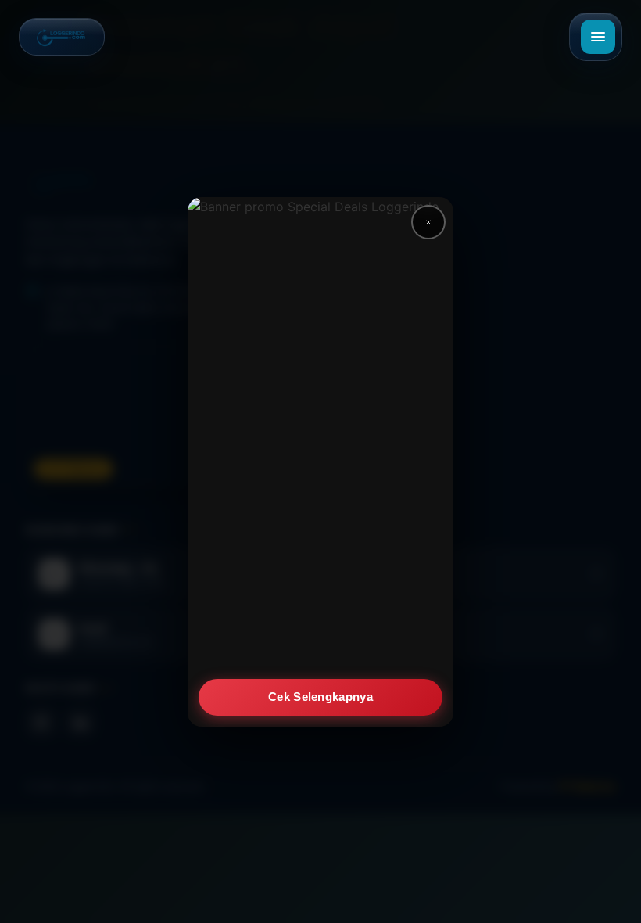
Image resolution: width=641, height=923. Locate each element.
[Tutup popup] (428, 222)
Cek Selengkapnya (320, 696)
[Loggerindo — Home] (61, 36)
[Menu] (598, 37)
